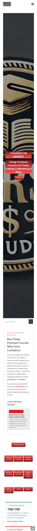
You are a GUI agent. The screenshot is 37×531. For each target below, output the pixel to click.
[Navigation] (32, 4)
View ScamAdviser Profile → (16, 521)
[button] (31, 321)
